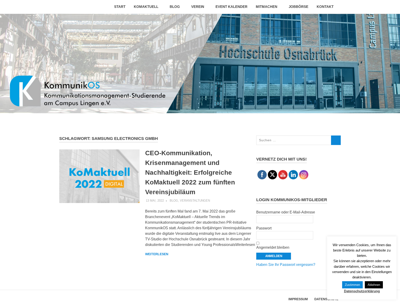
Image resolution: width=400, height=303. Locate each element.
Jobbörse (298, 7)
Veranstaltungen (195, 200)
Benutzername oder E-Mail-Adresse (285, 212)
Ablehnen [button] (374, 285)
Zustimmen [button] (352, 285)
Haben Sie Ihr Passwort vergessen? (285, 265)
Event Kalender (231, 7)
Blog (175, 7)
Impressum (298, 299)
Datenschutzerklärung (362, 291)
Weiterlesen (156, 254)
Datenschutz (326, 299)
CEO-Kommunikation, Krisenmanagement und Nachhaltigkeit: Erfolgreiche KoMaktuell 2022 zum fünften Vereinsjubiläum (190, 172)
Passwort (264, 228)
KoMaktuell (146, 7)
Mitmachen (266, 7)
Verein (197, 7)
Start (119, 7)
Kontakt (325, 7)
